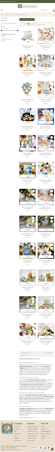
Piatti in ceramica (31, 440)
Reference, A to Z (45, 25)
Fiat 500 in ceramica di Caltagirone (27, 288)
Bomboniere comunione (33, 433)
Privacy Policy (44, 436)
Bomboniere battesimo (33, 429)
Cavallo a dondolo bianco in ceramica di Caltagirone (46, 127)
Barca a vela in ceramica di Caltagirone (46, 288)
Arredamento (17, 433)
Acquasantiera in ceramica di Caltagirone (46, 234)
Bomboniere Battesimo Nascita (8, 35)
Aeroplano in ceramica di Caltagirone (45, 342)
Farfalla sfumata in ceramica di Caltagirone (27, 46)
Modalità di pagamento (46, 431)
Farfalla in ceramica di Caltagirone (27, 100)
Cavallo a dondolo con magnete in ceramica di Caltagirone (46, 154)
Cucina (15, 436)
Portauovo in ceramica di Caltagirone (45, 315)
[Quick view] (33, 33)
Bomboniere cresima (32, 431)
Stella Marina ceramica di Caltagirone (46, 181)
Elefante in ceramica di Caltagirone (45, 261)
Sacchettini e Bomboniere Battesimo (10, 23)
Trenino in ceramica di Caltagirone (27, 234)
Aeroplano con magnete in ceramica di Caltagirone (46, 207)
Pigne (15, 431)
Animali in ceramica (32, 436)
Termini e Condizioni (45, 433)
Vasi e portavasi (17, 440)
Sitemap (42, 438)
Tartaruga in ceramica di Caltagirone (45, 73)
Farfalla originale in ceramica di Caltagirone (46, 46)
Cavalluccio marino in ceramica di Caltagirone (27, 73)
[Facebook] (50, 1)
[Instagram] (53, 1)
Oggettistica (16, 438)
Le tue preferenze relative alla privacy (12, 449)
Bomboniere (17, 426)
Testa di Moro (17, 429)
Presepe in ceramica (32, 438)
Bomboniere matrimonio (33, 426)
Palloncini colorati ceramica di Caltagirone (27, 181)
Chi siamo (43, 426)
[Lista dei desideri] (33, 30)
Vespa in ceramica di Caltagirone (27, 207)
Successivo (50, 352)
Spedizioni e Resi (44, 429)
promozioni (35, 417)
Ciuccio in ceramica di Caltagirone (27, 154)
